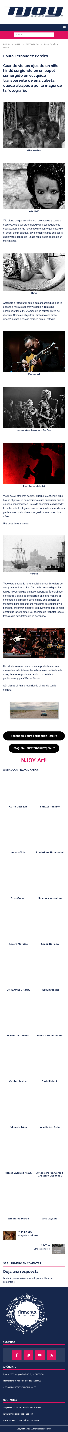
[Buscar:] (34, 34)
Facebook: (34, 735)
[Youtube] (40, 1355)
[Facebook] (17, 1355)
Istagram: (34, 748)
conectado (30, 1278)
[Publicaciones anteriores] (51, 1355)
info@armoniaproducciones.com (18, 1414)
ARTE (17, 44)
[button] (63, 27)
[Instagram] (28, 1355)
